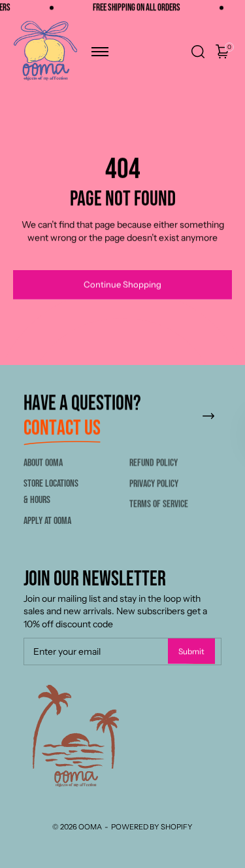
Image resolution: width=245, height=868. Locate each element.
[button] (99, 52)
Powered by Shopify (152, 826)
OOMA (90, 826)
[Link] (208, 417)
